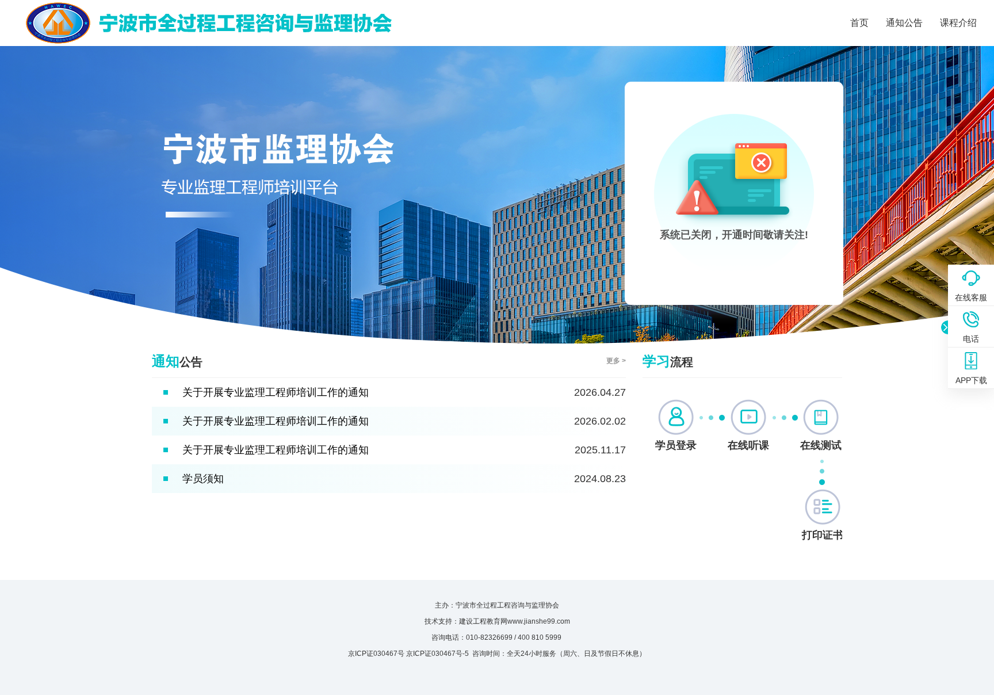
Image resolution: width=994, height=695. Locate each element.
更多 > (616, 361)
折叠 (944, 327)
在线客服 (971, 297)
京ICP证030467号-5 (437, 654)
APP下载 (971, 380)
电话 (971, 338)
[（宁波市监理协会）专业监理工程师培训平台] (207, 12)
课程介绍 (958, 23)
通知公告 (904, 23)
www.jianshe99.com (538, 621)
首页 (859, 23)
